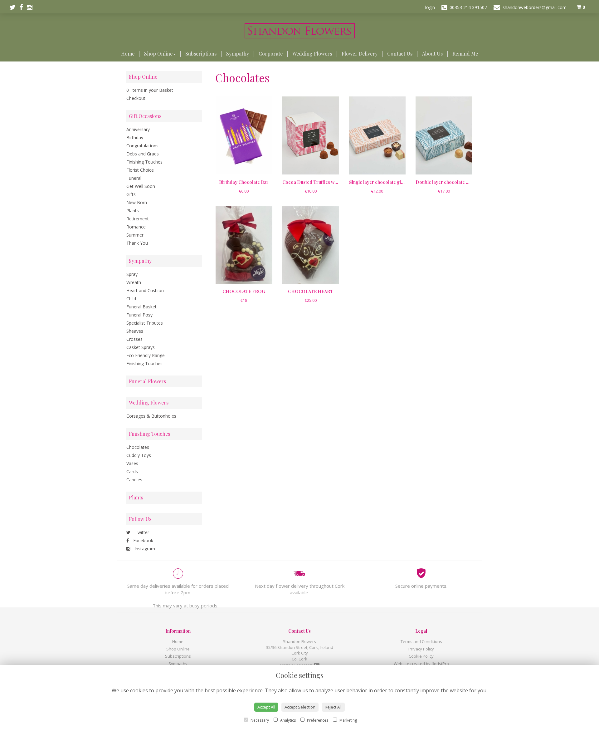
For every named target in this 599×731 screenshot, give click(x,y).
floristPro (440, 663)
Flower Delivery (359, 53)
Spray (132, 274)
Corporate (271, 53)
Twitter (141, 532)
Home (127, 53)
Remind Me (465, 53)
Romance (136, 227)
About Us (432, 53)
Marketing (347, 720)
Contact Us (399, 53)
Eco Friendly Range (145, 355)
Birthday (134, 137)
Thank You (137, 243)
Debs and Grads (142, 154)
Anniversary (138, 129)
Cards (132, 471)
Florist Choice (140, 170)
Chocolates (137, 447)
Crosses (134, 339)
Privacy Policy (421, 649)
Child (131, 299)
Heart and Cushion (145, 290)
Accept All (266, 707)
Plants (132, 210)
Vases (132, 463)
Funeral (133, 178)
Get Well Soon (140, 186)
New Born (136, 202)
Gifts (131, 194)
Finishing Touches (144, 162)
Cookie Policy (421, 656)
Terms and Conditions (421, 641)
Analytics (287, 720)
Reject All (333, 707)
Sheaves (134, 331)
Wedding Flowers (312, 53)
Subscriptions (201, 53)
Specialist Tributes (144, 323)
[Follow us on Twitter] (14, 7)
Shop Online (158, 53)
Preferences (317, 720)
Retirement (137, 219)
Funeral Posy (139, 315)
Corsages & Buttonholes (151, 416)
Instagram (144, 549)
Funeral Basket (141, 307)
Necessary (259, 720)
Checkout (135, 98)
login (430, 7)
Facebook (142, 540)
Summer (135, 235)
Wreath (133, 282)
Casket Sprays (140, 347)
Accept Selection (300, 707)
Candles (134, 480)
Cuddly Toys (138, 455)
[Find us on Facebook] (23, 7)
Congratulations (142, 146)
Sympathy (237, 53)
